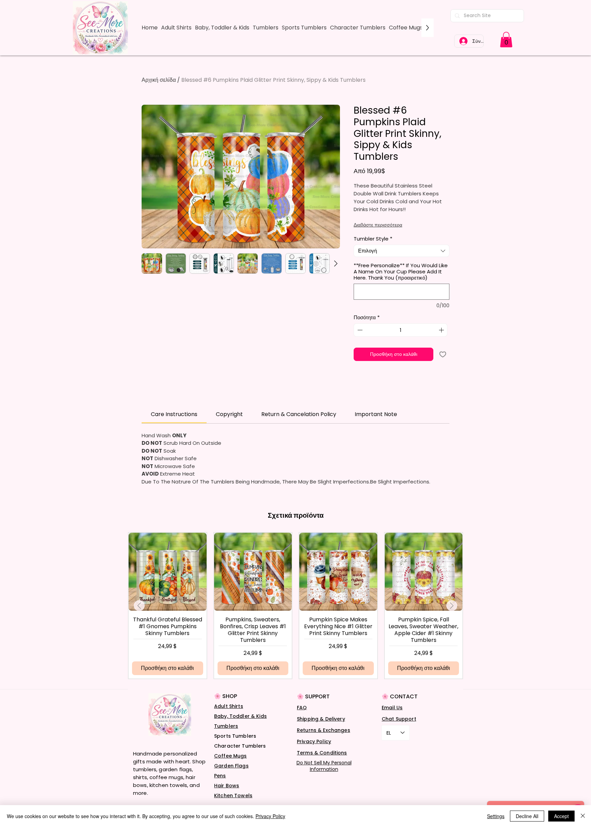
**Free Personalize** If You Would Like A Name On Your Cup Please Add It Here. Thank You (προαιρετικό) (401, 271)
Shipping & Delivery (321, 718)
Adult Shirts (228, 706)
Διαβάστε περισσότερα (378, 224)
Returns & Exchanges (323, 730)
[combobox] (401, 251)
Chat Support (399, 718)
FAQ (302, 707)
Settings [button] (495, 816)
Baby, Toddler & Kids (240, 716)
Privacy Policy (314, 741)
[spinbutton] (400, 330)
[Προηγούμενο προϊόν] (139, 605)
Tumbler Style (373, 239)
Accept (561, 816)
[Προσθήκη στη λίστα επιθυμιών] (442, 354)
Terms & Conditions (322, 752)
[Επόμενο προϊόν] (451, 605)
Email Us (392, 707)
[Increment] (442, 330)
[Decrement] (359, 330)
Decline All (527, 816)
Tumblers (226, 726)
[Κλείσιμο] (583, 816)
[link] (506, 39)
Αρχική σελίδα (159, 80)
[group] (295, 605)
